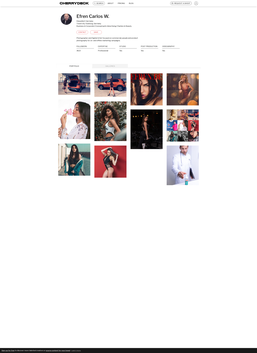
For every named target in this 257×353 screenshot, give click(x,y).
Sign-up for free (8, 350)
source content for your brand (58, 350)
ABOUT (111, 3)
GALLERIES (110, 66)
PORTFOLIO (74, 66)
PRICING (121, 3)
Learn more (76, 350)
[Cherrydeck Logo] (73, 3)
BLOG (131, 3)
